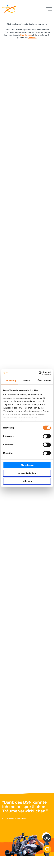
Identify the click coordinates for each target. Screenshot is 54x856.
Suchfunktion (26, 35)
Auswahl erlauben (27, 473)
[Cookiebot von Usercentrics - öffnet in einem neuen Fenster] (39, 373)
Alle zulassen (27, 465)
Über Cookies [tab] (44, 380)
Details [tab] (26, 380)
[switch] (47, 436)
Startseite (32, 38)
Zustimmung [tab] (9, 380)
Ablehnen (27, 481)
